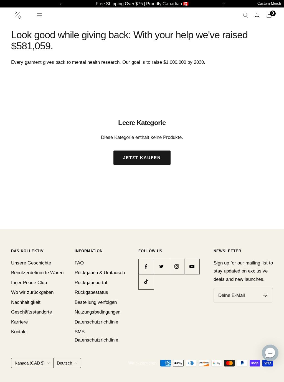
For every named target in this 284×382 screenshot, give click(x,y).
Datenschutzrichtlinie (96, 322)
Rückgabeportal (91, 282)
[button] (270, 353)
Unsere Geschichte (31, 263)
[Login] (257, 15)
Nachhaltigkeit (25, 302)
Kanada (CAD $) (30, 363)
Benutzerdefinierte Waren (37, 272)
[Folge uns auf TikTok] (146, 281)
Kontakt (19, 331)
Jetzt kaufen (142, 157)
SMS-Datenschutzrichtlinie (96, 335)
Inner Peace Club (29, 282)
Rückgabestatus (91, 292)
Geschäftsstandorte (31, 312)
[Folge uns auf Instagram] (176, 266)
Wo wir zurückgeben (32, 292)
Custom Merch (269, 3)
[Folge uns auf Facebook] (146, 266)
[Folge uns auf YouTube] (191, 266)
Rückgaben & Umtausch (100, 272)
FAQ (79, 263)
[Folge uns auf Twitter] (161, 266)
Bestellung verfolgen (96, 302)
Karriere (19, 322)
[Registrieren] (265, 295)
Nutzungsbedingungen (97, 312)
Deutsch (64, 363)
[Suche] (245, 15)
